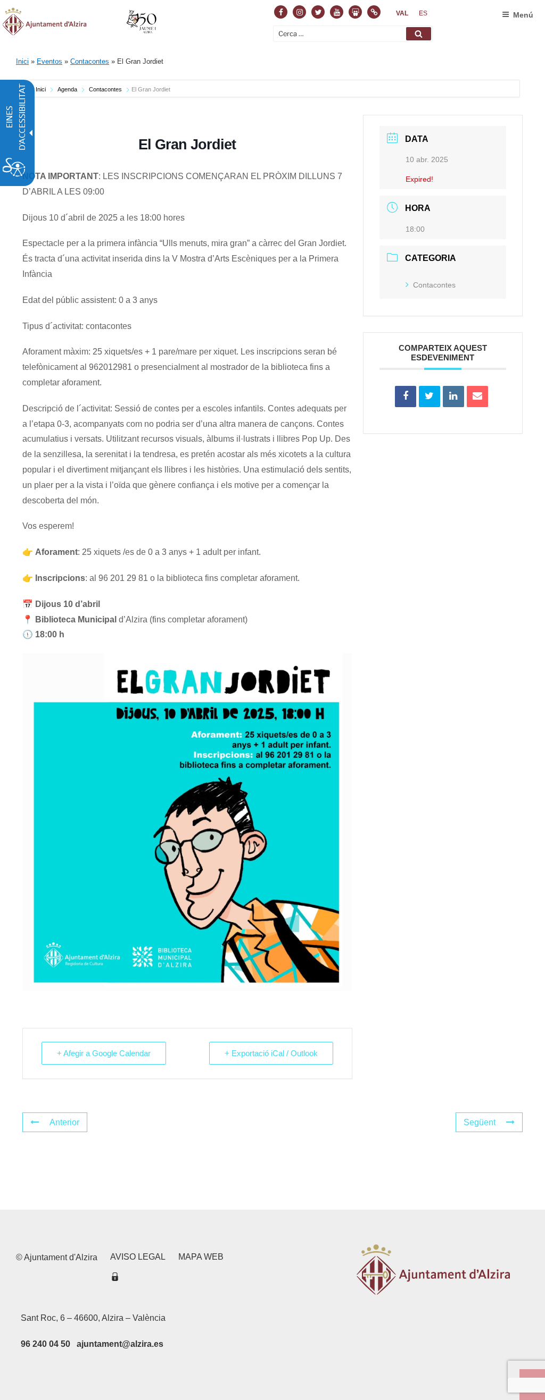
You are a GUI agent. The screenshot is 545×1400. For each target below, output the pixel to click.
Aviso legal (138, 1256)
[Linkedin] (453, 396)
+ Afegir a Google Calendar (104, 1053)
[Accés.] (115, 1278)
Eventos (49, 61)
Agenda (67, 89)
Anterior (64, 1122)
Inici (22, 61)
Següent (480, 1122)
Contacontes (89, 61)
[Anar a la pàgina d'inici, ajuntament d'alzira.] (80, 23)
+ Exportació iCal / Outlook (271, 1053)
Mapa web (201, 1256)
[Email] (477, 396)
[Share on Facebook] (405, 396)
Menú (523, 15)
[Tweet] (429, 396)
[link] (402, 13)
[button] (418, 33)
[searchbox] (353, 34)
